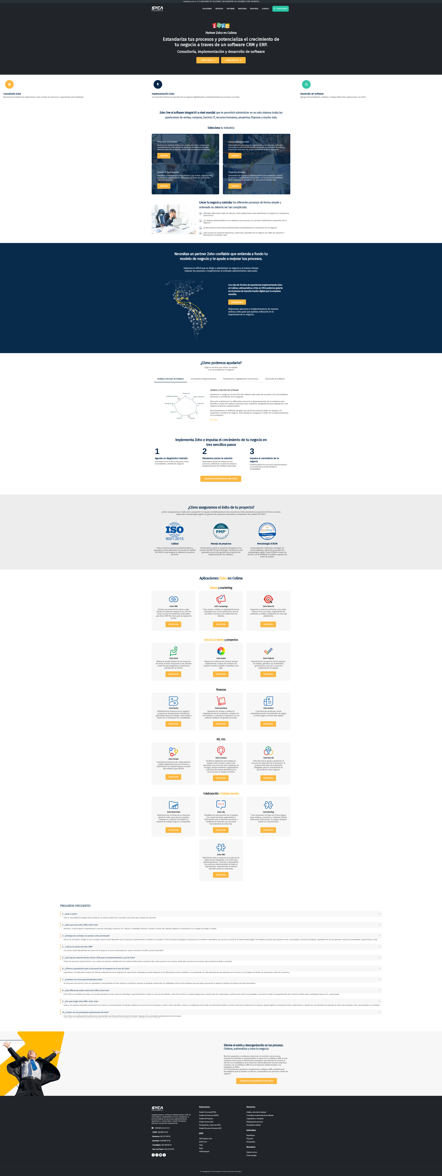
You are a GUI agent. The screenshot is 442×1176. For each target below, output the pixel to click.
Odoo (201, 1145)
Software (231, 9)
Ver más (213, 420)
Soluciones (207, 9)
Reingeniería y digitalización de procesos (240, 379)
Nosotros (254, 9)
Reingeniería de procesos (254, 1122)
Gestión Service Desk (206, 1122)
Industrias (242, 9)
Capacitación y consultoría (254, 1119)
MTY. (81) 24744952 (215, 1)
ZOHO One (203, 1142)
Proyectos (249, 1139)
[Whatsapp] (164, 1155)
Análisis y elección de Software (170, 379)
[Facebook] (153, 1155)
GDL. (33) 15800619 (240, 1)
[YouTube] (160, 1155)
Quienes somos (251, 1152)
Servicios (219, 9)
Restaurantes (250, 1142)
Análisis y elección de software (256, 1112)
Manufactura (250, 1135)
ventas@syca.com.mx (189, 1)
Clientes (265, 9)
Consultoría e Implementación (203, 379)
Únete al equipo (251, 1155)
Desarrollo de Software (275, 379)
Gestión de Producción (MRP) (209, 1115)
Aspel (201, 1148)
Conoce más (173, 624)
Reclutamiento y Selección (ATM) (210, 1125)
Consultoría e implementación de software (259, 1115)
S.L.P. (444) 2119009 (203, 1)
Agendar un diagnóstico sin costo (220, 479)
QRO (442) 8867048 (227, 1)
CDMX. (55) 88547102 (252, 1)
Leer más (163, 156)
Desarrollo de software (253, 1125)
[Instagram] (156, 1155)
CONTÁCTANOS (206, 60)
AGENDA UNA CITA (232, 60)
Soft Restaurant (204, 1151)
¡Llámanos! (237, 302)
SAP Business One (205, 1139)
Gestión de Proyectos (206, 1119)
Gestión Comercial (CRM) (207, 1112)
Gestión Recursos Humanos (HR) (210, 1128)
